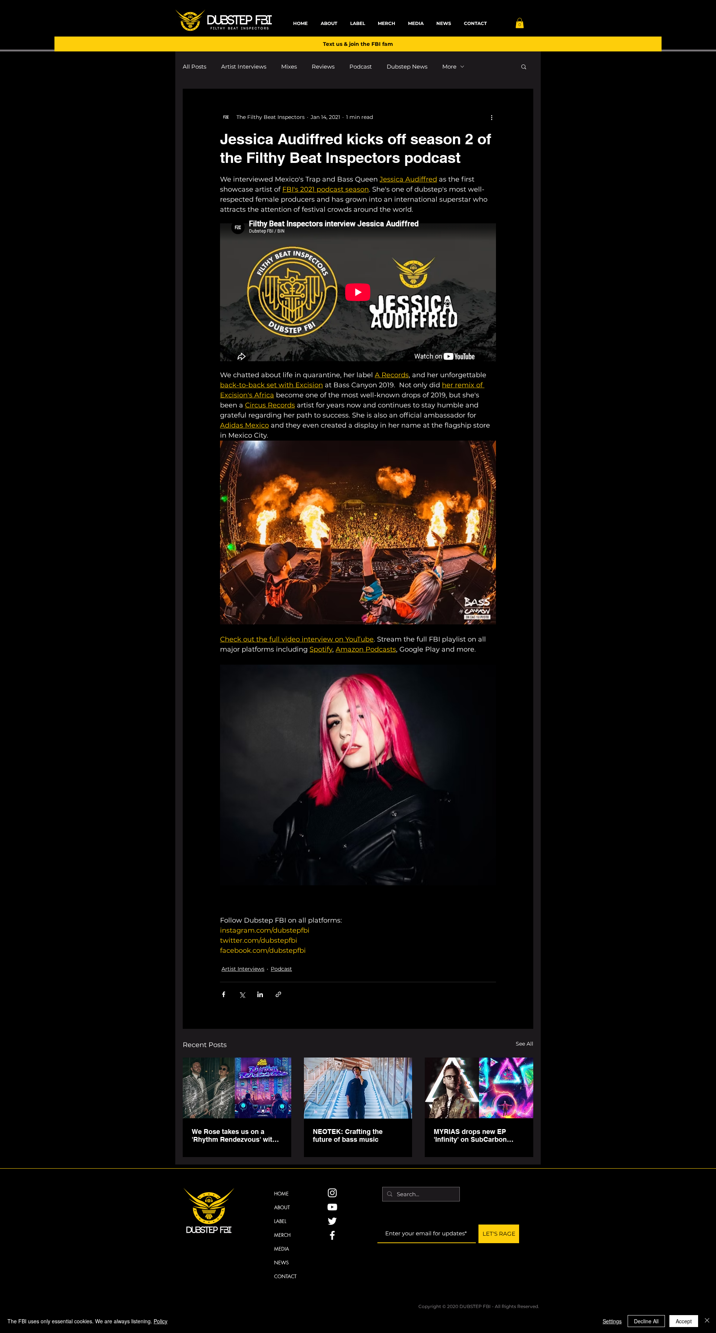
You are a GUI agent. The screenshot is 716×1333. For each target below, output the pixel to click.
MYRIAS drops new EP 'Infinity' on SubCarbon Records (470, 1135)
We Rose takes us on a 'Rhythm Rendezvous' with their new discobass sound (235, 1135)
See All (524, 1043)
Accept (684, 1321)
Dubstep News (407, 66)
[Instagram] (332, 1193)
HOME (281, 1193)
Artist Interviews (243, 66)
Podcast (360, 66)
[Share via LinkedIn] (260, 994)
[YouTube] (332, 1207)
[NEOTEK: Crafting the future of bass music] (358, 1088)
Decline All (646, 1321)
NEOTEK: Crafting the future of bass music (348, 1135)
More (449, 66)
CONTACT (285, 1276)
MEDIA (281, 1248)
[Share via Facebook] (223, 994)
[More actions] (491, 117)
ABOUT (282, 1207)
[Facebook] (332, 1235)
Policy (160, 1321)
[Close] (707, 1321)
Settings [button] (612, 1321)
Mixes (289, 66)
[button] (519, 23)
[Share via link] (278, 994)
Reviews (323, 66)
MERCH (282, 1235)
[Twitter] (332, 1221)
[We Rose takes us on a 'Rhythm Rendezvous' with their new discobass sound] (237, 1088)
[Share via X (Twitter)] (241, 994)
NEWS (281, 1262)
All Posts (194, 66)
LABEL (280, 1221)
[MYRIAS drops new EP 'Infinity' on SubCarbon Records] (479, 1088)
